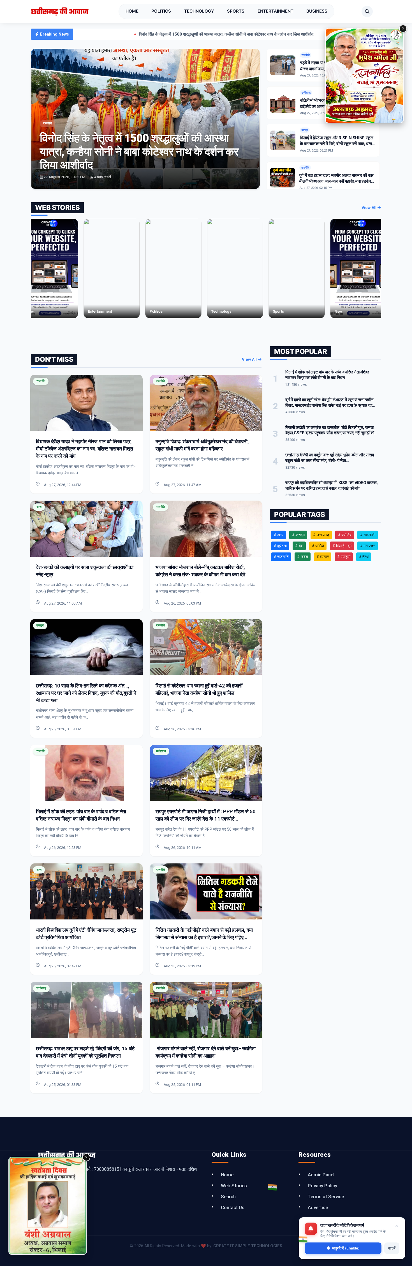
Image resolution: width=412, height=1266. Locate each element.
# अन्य (278, 535)
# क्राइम (298, 535)
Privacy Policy (322, 1185)
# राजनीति (281, 556)
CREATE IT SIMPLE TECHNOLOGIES (247, 1246)
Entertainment (275, 11)
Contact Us (232, 1207)
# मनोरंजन (367, 545)
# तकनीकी (367, 535)
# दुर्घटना (280, 545)
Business (316, 11)
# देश (299, 545)
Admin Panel (321, 1174)
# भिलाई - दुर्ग (341, 545)
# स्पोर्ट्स (343, 556)
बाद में (391, 1248)
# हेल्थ (364, 556)
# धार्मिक (318, 545)
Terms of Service (326, 1196)
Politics (161, 11)
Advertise (318, 1207)
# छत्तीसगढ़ (321, 535)
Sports (235, 11)
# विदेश (302, 556)
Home (132, 11)
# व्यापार (322, 556)
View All (370, 207)
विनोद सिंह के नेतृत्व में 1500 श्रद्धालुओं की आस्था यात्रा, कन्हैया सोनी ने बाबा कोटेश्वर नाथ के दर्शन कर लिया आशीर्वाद (155, 34)
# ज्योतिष (344, 535)
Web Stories (234, 1185)
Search (228, 1196)
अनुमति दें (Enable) (346, 1248)
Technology (199, 11)
